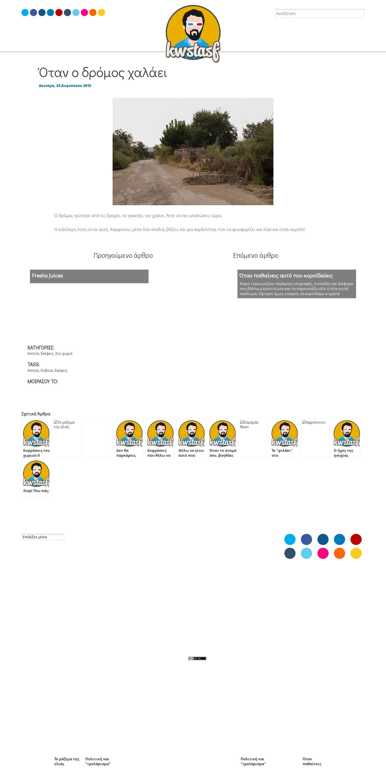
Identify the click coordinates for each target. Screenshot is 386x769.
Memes (24, 46)
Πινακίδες (116, 587)
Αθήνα (217, 557)
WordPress (159, 547)
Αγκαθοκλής (262, 548)
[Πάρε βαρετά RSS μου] (92, 12)
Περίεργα (205, 605)
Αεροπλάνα (201, 558)
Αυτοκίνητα (229, 567)
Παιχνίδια (234, 596)
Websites (116, 547)
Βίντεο (248, 568)
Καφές (26, 580)
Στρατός (157, 605)
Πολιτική (157, 587)
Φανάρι (228, 633)
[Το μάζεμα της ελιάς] (67, 438)
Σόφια (214, 623)
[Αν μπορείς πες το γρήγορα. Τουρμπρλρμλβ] (67, 12)
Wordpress (245, 548)
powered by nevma (225, 658)
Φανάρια (115, 622)
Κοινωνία (116, 582)
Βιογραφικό (31, 569)
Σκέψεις (47, 353)
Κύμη (223, 596)
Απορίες (255, 46)
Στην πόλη (158, 599)
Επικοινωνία (31, 575)
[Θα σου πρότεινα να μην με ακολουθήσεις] (25, 12)
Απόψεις (278, 46)
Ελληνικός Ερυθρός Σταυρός (45, 624)
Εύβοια (47, 370)
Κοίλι (257, 586)
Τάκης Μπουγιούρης (38, 636)
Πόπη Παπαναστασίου (40, 630)
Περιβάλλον (160, 582)
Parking (203, 547)
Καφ (229, 586)
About (26, 563)
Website (229, 547)
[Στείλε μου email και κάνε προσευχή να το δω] (101, 12)
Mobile (114, 542)
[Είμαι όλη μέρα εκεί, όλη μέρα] (33, 12)
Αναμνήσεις (229, 46)
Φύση (154, 622)
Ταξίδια (78, 46)
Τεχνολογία (118, 616)
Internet (130, 46)
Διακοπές (322, 46)
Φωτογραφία (51, 46)
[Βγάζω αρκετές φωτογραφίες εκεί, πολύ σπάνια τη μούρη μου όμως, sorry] (42, 12)
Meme (237, 538)
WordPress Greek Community (46, 619)
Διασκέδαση (351, 46)
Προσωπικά (104, 46)
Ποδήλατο (249, 605)
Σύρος (222, 623)
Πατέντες (250, 596)
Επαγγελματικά (162, 570)
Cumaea (28, 607)
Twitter (217, 548)
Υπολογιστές (160, 616)
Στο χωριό (64, 353)
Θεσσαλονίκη (218, 586)
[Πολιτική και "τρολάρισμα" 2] (98, 438)
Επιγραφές (117, 576)
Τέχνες (155, 610)
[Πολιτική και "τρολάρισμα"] (253, 438)
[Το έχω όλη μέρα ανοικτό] (76, 12)
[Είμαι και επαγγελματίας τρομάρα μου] (50, 12)
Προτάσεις (159, 593)
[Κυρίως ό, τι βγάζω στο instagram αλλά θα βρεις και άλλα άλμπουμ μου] (84, 12)
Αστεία (300, 46)
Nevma (152, 46)
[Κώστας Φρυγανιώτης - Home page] (193, 32)
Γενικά (113, 565)
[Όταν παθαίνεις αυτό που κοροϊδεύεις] (315, 438)
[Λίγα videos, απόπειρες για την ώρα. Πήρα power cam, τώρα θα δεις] (59, 12)
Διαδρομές (259, 568)
